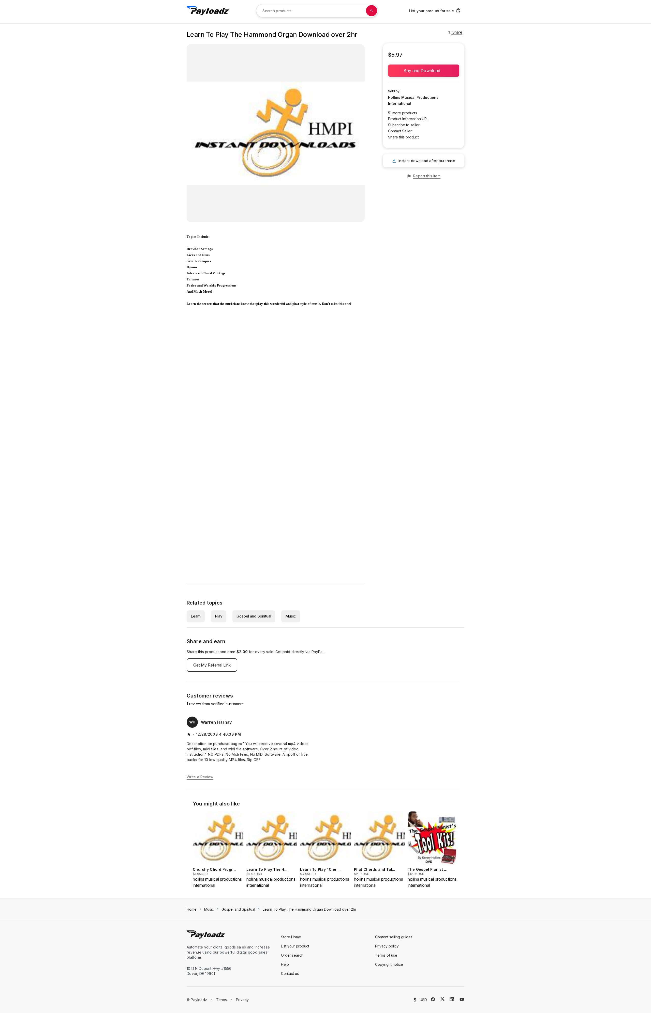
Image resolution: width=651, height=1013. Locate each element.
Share (457, 32)
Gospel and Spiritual (253, 616)
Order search (292, 955)
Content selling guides (393, 937)
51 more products (402, 113)
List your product (295, 946)
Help (285, 964)
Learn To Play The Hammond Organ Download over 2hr (309, 909)
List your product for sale (431, 11)
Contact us (290, 973)
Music (290, 616)
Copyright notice (389, 964)
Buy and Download (423, 70)
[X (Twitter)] (442, 999)
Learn (196, 616)
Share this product (403, 137)
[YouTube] (461, 999)
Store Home (291, 937)
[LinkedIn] (452, 999)
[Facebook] (433, 999)
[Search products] (371, 10)
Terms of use (386, 955)
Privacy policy (387, 946)
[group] (218, 849)
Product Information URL (408, 119)
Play (218, 616)
